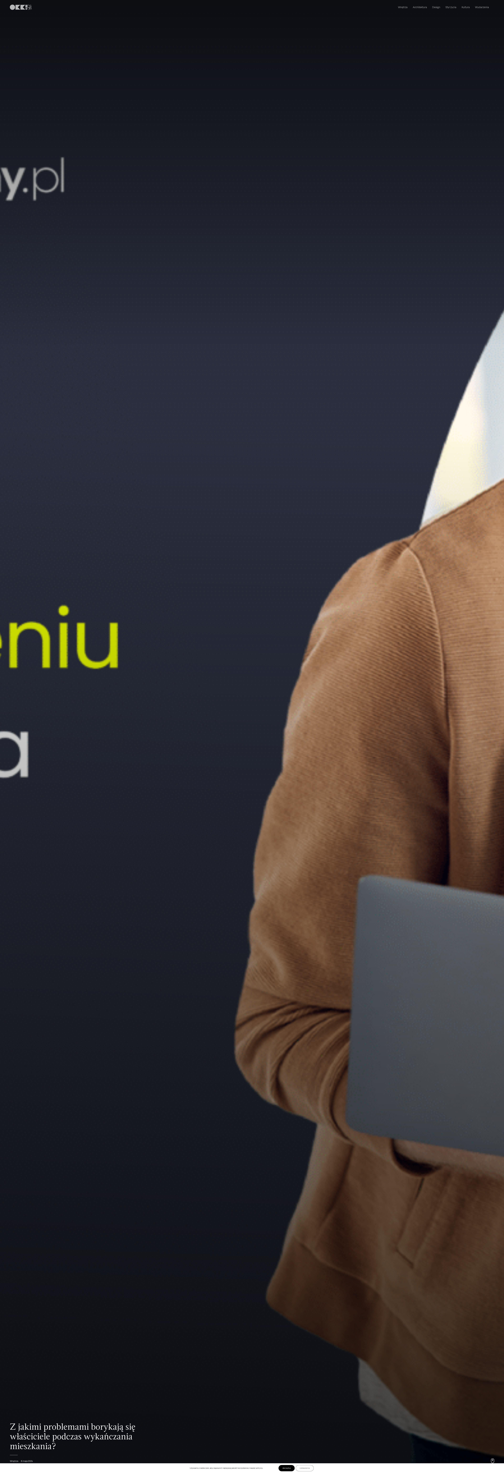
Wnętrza (403, 7)
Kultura (466, 7)
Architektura (420, 7)
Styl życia (450, 7)
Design (436, 7)
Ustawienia (305, 1468)
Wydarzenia (482, 7)
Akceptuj (286, 1468)
